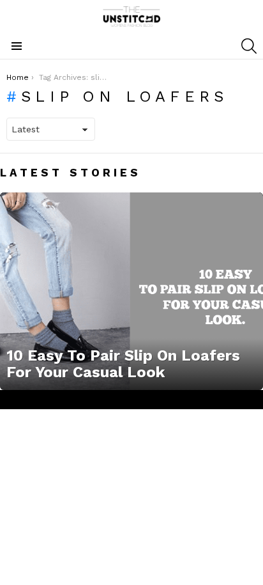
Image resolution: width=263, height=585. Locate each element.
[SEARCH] (249, 46)
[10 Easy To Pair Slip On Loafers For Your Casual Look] (131, 291)
